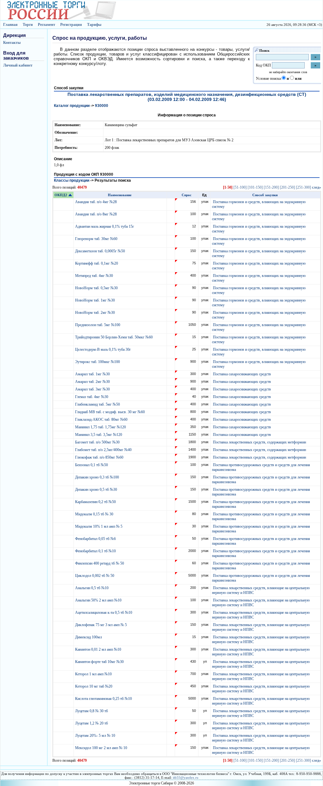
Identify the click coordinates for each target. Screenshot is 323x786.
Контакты (12, 42)
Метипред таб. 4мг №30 (94, 275)
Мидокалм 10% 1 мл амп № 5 (99, 526)
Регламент (46, 24)
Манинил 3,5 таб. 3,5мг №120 (99, 434)
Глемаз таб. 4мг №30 (92, 397)
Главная (10, 24)
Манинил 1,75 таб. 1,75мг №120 (101, 427)
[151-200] (271, 187)
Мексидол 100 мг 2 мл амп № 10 (101, 748)
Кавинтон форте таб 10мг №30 (100, 662)
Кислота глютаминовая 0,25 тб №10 (104, 698)
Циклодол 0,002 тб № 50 (95, 575)
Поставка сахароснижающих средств (242, 374)
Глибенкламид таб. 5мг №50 (98, 404)
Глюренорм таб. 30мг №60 (96, 239)
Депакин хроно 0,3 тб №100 (97, 477)
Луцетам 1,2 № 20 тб (92, 723)
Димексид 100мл (89, 637)
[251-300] (303, 187)
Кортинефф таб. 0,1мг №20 (97, 263)
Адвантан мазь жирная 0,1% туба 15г (105, 226)
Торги (28, 24)
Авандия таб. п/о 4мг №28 (96, 202)
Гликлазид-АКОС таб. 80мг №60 (101, 419)
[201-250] (287, 187)
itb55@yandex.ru (185, 777)
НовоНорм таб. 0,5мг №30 (97, 288)
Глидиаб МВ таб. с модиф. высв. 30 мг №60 (110, 412)
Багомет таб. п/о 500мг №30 (97, 442)
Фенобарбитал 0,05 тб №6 (96, 539)
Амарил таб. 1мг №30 (93, 374)
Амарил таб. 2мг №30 (93, 381)
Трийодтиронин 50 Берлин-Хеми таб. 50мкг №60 (114, 337)
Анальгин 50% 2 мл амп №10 (98, 600)
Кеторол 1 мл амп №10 (94, 674)
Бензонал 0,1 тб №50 (92, 465)
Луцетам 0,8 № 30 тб (92, 711)
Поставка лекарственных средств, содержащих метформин (259, 442)
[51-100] (240, 187)
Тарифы (94, 24)
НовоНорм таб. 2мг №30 (95, 312)
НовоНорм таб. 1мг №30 (95, 300)
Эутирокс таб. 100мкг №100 (98, 362)
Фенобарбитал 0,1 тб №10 (96, 551)
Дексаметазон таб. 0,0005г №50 (100, 251)
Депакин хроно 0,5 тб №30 (96, 489)
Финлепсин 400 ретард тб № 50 (100, 563)
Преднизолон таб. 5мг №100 (98, 325)
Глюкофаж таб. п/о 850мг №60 (99, 457)
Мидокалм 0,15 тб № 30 (94, 514)
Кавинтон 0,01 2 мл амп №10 (98, 649)
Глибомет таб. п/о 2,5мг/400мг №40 (103, 450)
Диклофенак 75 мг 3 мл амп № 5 (102, 625)
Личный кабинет (17, 65)
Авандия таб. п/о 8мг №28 (96, 214)
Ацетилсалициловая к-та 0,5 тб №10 (104, 612)
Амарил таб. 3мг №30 (93, 389)
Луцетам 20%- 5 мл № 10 (95, 735)
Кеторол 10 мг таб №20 (94, 686)
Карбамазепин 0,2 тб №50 (96, 502)
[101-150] (255, 187)
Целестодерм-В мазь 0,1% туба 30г (103, 349)
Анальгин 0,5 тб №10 (92, 588)
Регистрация (71, 24)
